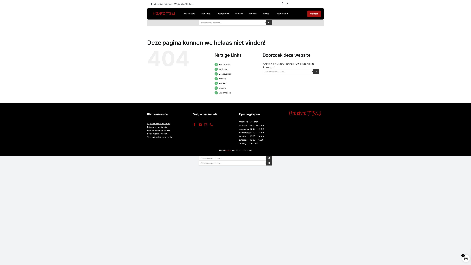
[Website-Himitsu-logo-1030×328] (164, 11)
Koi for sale (224, 64)
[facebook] (282, 3)
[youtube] (287, 3)
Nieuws (222, 78)
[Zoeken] (269, 22)
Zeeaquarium (225, 74)
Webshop (223, 69)
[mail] (205, 124)
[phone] (211, 124)
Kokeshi (223, 83)
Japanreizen (225, 93)
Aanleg (222, 88)
